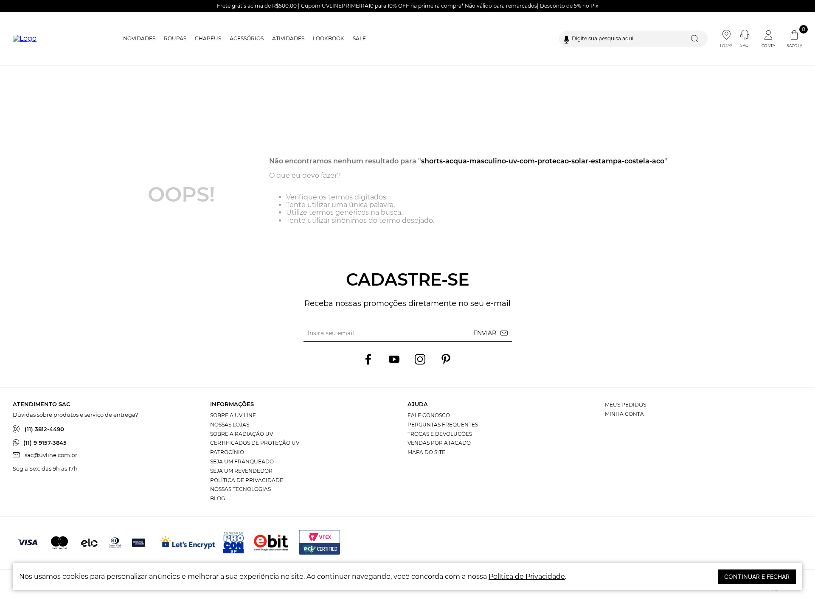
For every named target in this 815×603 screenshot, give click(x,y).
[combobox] (633, 39)
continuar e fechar (757, 576)
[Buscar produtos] (697, 39)
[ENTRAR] (769, 38)
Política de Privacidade (527, 576)
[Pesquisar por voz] (566, 39)
